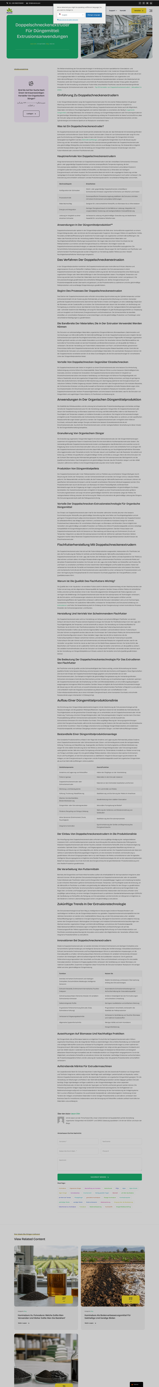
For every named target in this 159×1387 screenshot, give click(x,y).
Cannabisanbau (75, 1193)
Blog (47, 44)
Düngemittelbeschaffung (123, 1207)
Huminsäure (62, 1188)
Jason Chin (33, 44)
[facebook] (140, 3)
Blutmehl (115, 1193)
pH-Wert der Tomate (65, 1197)
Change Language (94, 15)
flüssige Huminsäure (110, 1197)
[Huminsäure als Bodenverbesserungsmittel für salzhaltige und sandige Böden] (113, 1247)
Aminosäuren (62, 605)
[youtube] (147, 3)
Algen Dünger (63, 1193)
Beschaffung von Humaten (93, 1188)
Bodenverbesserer (91, 1202)
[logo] (15, 8)
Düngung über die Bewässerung (123, 1202)
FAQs (117, 1188)
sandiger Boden (78, 1202)
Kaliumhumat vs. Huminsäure (67, 1207)
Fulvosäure (83, 1207)
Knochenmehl (87, 1193)
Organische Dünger (75, 1188)
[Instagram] (143, 3)
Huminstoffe (108, 1207)
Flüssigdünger (79, 1197)
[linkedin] (151, 3)
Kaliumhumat (108, 1188)
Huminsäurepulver (125, 1197)
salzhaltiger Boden (64, 1202)
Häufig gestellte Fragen (102, 1193)
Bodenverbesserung (95, 1207)
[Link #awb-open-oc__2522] (150, 11)
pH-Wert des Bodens (127, 1193)
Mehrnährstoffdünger (89, 140)
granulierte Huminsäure (93, 1197)
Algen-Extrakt (133, 1188)
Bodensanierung (105, 1202)
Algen (124, 1188)
